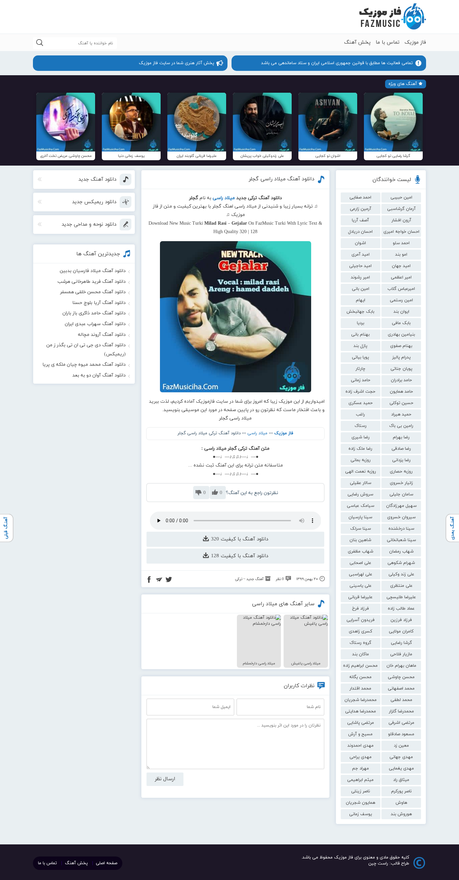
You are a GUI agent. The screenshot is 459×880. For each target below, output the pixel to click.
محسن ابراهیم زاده (360, 666)
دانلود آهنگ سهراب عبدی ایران (95, 324)
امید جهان (401, 266)
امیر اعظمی (401, 277)
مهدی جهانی (401, 757)
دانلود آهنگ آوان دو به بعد (99, 375)
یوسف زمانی (360, 814)
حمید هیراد (401, 414)
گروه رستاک (360, 643)
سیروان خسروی (401, 517)
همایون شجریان (360, 803)
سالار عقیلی (360, 483)
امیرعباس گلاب (401, 289)
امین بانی (360, 289)
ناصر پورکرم (401, 791)
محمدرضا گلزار (401, 711)
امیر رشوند (360, 277)
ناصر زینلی (360, 791)
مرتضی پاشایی (360, 723)
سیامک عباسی (360, 506)
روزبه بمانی (360, 460)
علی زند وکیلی (401, 574)
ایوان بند (401, 312)
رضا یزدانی (401, 460)
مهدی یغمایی (401, 768)
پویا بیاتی (360, 357)
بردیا (360, 323)
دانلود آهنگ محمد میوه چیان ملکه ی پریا (84, 364)
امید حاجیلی (360, 266)
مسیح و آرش (360, 734)
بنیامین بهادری (401, 335)
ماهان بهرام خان (401, 666)
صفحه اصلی (106, 863)
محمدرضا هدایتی (360, 711)
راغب (360, 414)
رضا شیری (360, 437)
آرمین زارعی (360, 209)
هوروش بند (401, 814)
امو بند (401, 255)
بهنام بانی (360, 335)
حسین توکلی (401, 403)
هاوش (401, 803)
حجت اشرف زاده (360, 392)
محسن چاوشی (401, 677)
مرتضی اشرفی (401, 723)
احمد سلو (401, 243)
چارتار (360, 369)
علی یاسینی (360, 586)
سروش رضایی (360, 494)
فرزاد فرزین (401, 620)
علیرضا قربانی (360, 597)
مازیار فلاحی (401, 654)
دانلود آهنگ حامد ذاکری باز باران (94, 313)
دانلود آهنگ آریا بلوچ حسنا (99, 303)
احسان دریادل (360, 232)
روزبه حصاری (401, 472)
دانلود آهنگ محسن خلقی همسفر (93, 292)
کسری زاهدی (360, 631)
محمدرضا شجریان (360, 700)
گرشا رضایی (401, 643)
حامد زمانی (360, 380)
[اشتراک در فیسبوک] (149, 580)
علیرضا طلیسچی (401, 597)
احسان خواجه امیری (401, 232)
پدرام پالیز (401, 357)
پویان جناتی (401, 369)
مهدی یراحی (360, 757)
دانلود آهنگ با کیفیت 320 (238, 539)
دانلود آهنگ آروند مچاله (102, 335)
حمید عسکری (360, 403)
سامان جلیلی (401, 494)
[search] (39, 43)
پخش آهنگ (357, 42)
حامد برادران (401, 380)
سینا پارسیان (360, 517)
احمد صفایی (360, 197)
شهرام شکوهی (401, 563)
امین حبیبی (401, 197)
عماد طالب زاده (401, 609)
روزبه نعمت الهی (360, 472)
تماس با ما (388, 42)
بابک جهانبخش (360, 312)
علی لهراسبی (360, 574)
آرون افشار (401, 220)
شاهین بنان (360, 540)
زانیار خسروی (401, 483)
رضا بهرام (401, 437)
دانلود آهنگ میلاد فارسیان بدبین (93, 271)
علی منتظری (401, 586)
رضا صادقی (401, 449)
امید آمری (360, 255)
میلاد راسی (257, 433)
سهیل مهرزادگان (401, 506)
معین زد (401, 746)
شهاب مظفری (360, 551)
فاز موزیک (415, 42)
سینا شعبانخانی (401, 540)
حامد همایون (401, 392)
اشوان (360, 243)
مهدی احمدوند (360, 746)
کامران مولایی (401, 631)
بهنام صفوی (401, 346)
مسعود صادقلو (401, 734)
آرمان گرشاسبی (401, 209)
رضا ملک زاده (360, 449)
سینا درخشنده (401, 529)
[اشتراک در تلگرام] (159, 580)
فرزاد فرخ (360, 609)
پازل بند (360, 346)
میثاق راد (401, 780)
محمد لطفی (401, 700)
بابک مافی (401, 323)
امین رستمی (401, 300)
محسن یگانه (360, 677)
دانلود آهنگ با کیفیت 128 (238, 556)
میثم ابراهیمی (360, 780)
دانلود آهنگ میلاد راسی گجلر (282, 179)
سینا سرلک (360, 529)
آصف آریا (360, 220)
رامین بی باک (401, 426)
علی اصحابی (360, 563)
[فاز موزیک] (392, 16)
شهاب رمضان (401, 551)
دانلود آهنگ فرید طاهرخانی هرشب (91, 281)
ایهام (360, 300)
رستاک (360, 426)
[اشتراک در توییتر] (168, 580)
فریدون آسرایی (360, 620)
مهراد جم (360, 768)
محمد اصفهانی (401, 689)
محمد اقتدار (360, 689)
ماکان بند (360, 654)
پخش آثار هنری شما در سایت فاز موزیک (176, 63)
